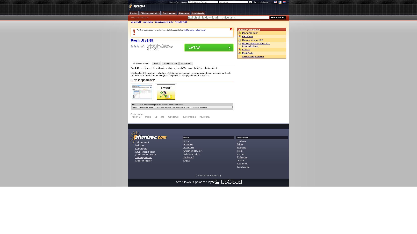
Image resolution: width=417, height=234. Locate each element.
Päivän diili (188, 147)
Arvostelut (186, 63)
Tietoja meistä (142, 142)
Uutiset (186, 141)
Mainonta (139, 145)
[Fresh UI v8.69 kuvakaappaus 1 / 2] (142, 99)
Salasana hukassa (261, 2)
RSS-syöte (242, 157)
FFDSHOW (247, 36)
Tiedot (157, 63)
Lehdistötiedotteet (143, 161)
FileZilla (246, 49)
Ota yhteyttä (141, 148)
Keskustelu (242, 163)
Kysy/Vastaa (243, 167)
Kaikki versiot (170, 63)
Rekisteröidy (174, 2)
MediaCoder (247, 53)
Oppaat (186, 160)
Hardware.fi (188, 157)
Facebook (241, 141)
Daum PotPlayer (250, 33)
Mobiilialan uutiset (191, 154)
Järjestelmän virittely (164, 22)
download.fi (136, 22)
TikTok (240, 151)
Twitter (240, 144)
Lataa (195, 47)
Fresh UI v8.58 (181, 22)
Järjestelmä (148, 22)
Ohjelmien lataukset (192, 151)
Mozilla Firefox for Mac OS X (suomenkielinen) (256, 44)
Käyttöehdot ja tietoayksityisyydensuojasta (145, 153)
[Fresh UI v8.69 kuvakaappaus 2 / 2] (167, 99)
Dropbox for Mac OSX (252, 40)
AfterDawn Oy (214, 175)
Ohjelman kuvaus (141, 63)
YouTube (241, 154)
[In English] (275, 2)
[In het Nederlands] (284, 2)
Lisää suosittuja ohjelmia (253, 57)
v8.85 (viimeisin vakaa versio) (194, 30)
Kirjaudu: (184, 2)
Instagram (241, 147)
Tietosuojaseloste (143, 157)
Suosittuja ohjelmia (249, 29)
